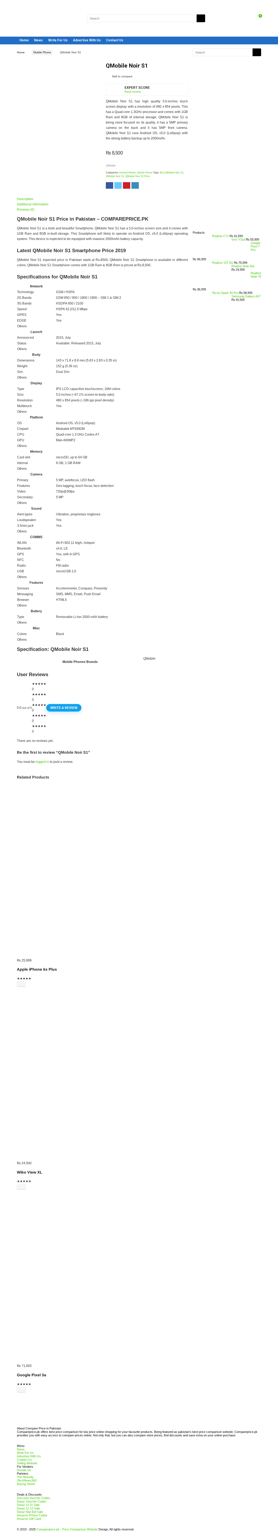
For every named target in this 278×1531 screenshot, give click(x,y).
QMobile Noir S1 (115, 176)
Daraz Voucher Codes (31, 1501)
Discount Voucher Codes (33, 1498)
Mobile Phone (42, 52)
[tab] (102, 199)
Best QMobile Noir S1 (172, 172)
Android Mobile (127, 172)
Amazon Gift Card (29, 1518)
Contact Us (114, 40)
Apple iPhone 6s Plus (37, 969)
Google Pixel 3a (31, 1375)
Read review (133, 91)
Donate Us (24, 1470)
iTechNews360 (26, 1480)
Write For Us (58, 40)
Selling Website (27, 1463)
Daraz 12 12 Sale (28, 1508)
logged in (42, 761)
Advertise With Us (87, 40)
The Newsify (25, 1477)
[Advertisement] (225, 162)
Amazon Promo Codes (32, 1515)
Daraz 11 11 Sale (28, 1505)
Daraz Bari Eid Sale (30, 1511)
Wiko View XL (29, 1172)
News (38, 40)
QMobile (111, 165)
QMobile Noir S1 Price (137, 176)
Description (25, 199)
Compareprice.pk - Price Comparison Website (67, 1529)
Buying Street (26, 1484)
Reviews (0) (25, 209)
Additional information (32, 204)
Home (24, 40)
